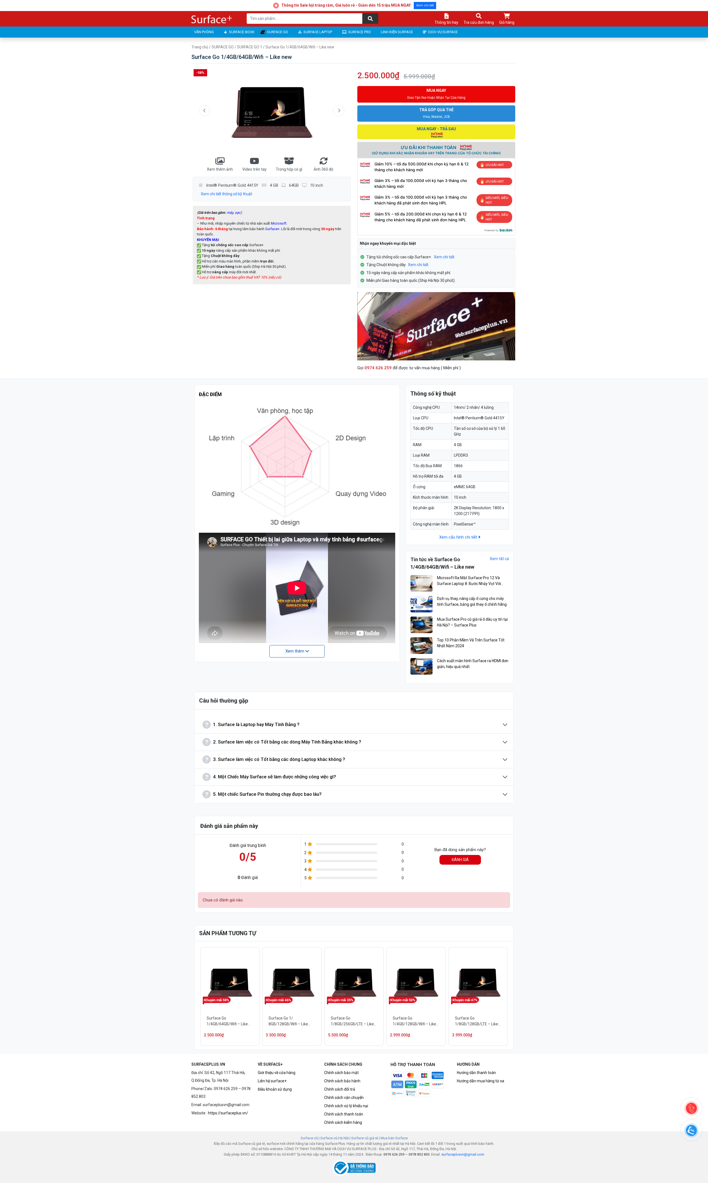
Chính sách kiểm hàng (343, 1122)
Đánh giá (460, 859)
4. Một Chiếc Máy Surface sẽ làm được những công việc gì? (274, 776)
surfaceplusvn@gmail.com (462, 1154)
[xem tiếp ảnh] (339, 110)
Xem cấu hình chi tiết (458, 537)
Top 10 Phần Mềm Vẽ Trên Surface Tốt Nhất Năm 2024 (470, 643)
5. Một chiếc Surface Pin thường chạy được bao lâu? (267, 794)
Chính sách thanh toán (343, 1114)
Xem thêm (295, 651)
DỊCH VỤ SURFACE (443, 32)
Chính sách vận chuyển (344, 1097)
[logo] (212, 19)
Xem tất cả (499, 559)
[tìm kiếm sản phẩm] (370, 18)
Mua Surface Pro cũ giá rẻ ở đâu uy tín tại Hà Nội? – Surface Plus (472, 622)
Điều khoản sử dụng (275, 1089)
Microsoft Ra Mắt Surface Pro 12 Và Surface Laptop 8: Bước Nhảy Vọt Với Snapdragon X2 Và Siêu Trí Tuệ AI (469, 581)
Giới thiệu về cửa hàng (276, 1072)
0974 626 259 (378, 367)
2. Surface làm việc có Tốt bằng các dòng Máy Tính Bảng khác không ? (287, 742)
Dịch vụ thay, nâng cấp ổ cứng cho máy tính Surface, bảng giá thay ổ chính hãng (472, 601)
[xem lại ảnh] (205, 110)
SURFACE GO (277, 32)
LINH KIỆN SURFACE (397, 32)
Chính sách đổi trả (339, 1089)
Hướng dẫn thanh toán (476, 1072)
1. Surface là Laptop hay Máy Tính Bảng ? (256, 724)
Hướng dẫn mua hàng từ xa (480, 1081)
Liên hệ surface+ (272, 1081)
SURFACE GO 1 (249, 47)
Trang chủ (199, 47)
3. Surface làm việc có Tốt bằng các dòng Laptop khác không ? (279, 759)
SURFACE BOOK (241, 32)
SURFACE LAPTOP (317, 32)
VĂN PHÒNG (204, 32)
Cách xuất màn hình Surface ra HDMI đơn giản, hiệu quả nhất (472, 664)
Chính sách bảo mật (341, 1072)
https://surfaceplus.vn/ (228, 1113)
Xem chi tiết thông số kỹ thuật (226, 194)
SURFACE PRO (359, 32)
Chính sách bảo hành (342, 1081)
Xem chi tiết (425, 5)
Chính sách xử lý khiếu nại (346, 1106)
